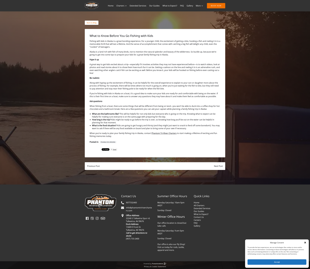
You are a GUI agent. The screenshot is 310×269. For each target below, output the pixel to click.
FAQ (182, 5)
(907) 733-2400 (132, 238)
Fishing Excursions (108, 142)
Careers (197, 220)
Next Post (218, 166)
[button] (305, 242)
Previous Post (93, 166)
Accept (277, 262)
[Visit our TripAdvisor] (103, 218)
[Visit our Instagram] (97, 218)
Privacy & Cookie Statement (155, 266)
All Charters (199, 205)
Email (114, 149)
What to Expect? (170, 5)
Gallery (190, 5)
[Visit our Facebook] (87, 218)
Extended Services (138, 5)
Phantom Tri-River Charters (164, 133)
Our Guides (154, 5)
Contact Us (199, 217)
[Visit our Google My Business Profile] (92, 218)
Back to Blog (92, 23)
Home (110, 5)
